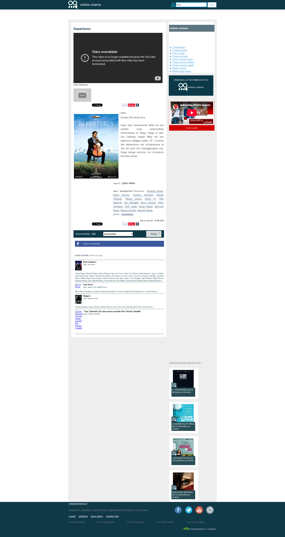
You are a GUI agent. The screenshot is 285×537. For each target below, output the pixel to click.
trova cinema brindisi (165, 522)
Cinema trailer (179, 50)
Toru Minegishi (131, 202)
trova (154, 233)
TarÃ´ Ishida (131, 206)
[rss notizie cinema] (210, 513)
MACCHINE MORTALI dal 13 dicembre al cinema (182, 494)
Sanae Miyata (145, 206)
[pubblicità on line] (182, 90)
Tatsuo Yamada (148, 202)
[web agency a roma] (185, 529)
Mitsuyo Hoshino (128, 210)
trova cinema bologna (105, 522)
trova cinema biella (77, 522)
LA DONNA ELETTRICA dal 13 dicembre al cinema (183, 426)
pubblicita (83, 516)
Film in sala (178, 53)
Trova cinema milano (183, 62)
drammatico (127, 214)
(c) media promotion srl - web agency (203, 529)
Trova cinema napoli (183, 65)
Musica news (179, 68)
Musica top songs (181, 71)
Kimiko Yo (150, 199)
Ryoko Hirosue (121, 195)
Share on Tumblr (137, 105)
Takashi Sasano (133, 199)
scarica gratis (192, 128)
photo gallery (97, 516)
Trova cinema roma (182, 59)
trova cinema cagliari (195, 522)
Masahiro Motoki (155, 191)
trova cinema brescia (135, 522)
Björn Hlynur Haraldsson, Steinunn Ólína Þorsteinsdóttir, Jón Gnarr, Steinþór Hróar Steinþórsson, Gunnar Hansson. (116, 291)
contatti (72, 516)
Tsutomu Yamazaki (143, 195)
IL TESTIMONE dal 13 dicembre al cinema (182, 391)
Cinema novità (180, 56)
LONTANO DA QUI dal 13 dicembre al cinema (183, 459)
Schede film (178, 47)
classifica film (112, 516)
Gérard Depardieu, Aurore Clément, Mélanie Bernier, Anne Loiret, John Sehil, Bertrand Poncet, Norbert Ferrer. (114, 307)
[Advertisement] (92, 199)
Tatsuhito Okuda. (145, 210)
